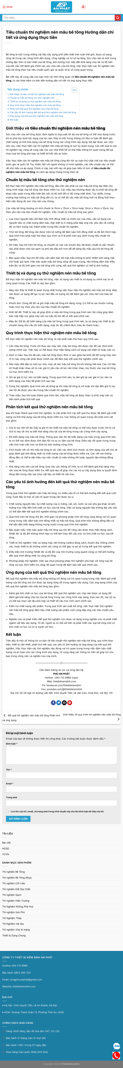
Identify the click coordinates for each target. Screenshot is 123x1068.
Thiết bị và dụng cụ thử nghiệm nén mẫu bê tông (35, 101)
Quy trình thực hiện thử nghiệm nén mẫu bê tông (35, 105)
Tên (9, 769)
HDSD (5, 848)
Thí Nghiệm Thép (12, 918)
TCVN (5, 854)
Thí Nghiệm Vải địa (13, 923)
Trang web (11, 797)
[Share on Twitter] (58, 702)
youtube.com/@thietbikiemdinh (64, 689)
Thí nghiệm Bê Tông (13, 871)
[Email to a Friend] (64, 702)
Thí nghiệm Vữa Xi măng (16, 929)
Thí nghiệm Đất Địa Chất (16, 889)
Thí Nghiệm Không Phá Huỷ (17, 906)
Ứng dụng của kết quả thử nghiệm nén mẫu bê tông (36, 116)
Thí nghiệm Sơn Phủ (13, 912)
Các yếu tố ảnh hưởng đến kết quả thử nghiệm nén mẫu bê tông (43, 112)
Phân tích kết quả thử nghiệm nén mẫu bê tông (34, 108)
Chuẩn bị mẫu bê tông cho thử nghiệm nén (32, 98)
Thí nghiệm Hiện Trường (15, 900)
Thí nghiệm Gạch (11, 894)
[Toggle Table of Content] (72, 89)
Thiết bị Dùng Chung (14, 935)
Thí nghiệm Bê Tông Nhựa (17, 877)
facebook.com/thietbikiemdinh (63, 685)
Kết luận (14, 119)
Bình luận (11, 743)
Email (9, 783)
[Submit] (118, 18)
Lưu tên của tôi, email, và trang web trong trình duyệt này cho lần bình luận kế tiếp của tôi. (57, 811)
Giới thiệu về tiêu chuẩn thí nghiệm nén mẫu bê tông (36, 94)
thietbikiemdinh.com (64, 681)
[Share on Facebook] (53, 702)
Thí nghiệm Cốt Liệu (13, 883)
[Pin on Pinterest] (69, 702)
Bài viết (6, 842)
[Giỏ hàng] (83, 7)
